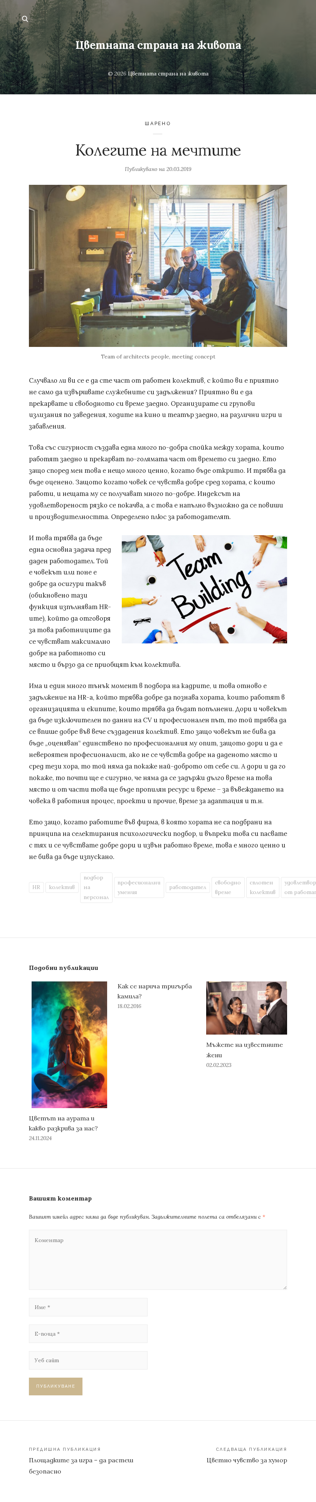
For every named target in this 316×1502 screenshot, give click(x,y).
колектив (62, 887)
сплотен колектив (263, 887)
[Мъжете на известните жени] (246, 1008)
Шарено (158, 123)
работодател (187, 887)
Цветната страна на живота (158, 45)
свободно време (228, 887)
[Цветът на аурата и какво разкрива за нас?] (69, 1044)
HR (36, 887)
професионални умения (139, 887)
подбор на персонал (96, 887)
